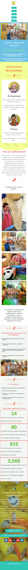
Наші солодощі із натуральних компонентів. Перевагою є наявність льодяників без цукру (14, 350)
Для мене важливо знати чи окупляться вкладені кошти (13, 398)
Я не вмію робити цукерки (9, 390)
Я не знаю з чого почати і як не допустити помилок (14, 394)
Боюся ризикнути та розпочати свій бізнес (14, 388)
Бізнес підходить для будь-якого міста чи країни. (14, 339)
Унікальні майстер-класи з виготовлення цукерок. (13, 356)
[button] (14, 339)
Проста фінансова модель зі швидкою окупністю (13, 344)
